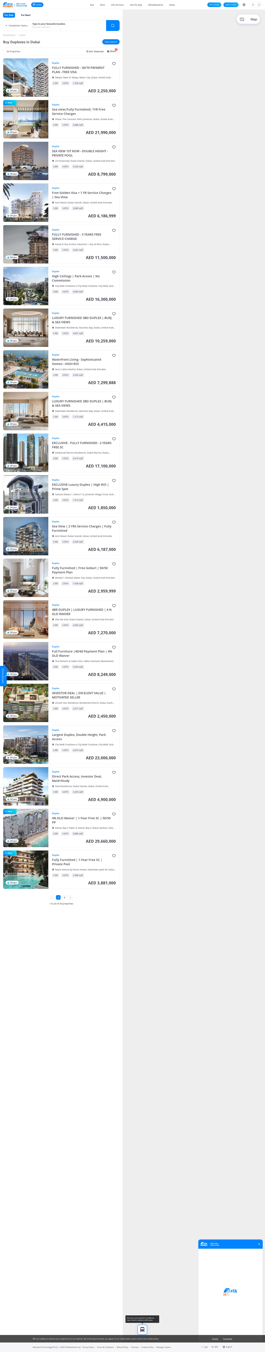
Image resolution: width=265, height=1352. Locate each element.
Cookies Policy (147, 1347)
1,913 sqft (78, 500)
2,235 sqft (78, 791)
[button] (244, 4)
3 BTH (65, 83)
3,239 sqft (78, 166)
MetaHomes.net (74, 1347)
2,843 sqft (78, 625)
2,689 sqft (78, 208)
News (172, 4)
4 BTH (65, 166)
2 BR (55, 83)
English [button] (229, 1347)
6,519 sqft (78, 458)
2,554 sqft (78, 375)
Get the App (136, 4)
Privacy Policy (88, 1347)
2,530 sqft (78, 541)
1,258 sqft (78, 83)
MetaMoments (155, 4)
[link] (9, 35)
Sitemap (134, 1347)
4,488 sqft (78, 124)
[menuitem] (92, 4)
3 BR (55, 166)
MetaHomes (9, 35)
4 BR (55, 124)
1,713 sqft (78, 416)
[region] (194, 680)
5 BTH (65, 124)
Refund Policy (122, 1347)
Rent (102, 4)
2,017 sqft (78, 708)
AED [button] (216, 1347)
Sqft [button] (206, 1347)
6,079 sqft (78, 750)
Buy (92, 4)
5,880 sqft (78, 833)
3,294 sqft (78, 666)
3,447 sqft (78, 249)
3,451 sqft (78, 333)
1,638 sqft (78, 583)
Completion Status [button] (18, 25)
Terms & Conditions (105, 1347)
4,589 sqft (78, 291)
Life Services (117, 4)
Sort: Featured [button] (96, 51)
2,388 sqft (78, 875)
